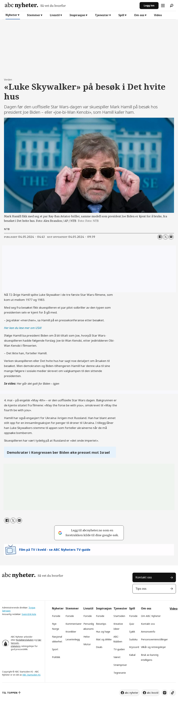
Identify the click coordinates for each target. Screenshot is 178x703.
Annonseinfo (148, 631)
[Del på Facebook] (160, 237)
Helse (86, 636)
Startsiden (119, 616)
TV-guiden (119, 649)
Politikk (56, 657)
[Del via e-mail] (171, 237)
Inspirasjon (77, 15)
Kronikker (71, 631)
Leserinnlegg (73, 639)
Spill (121, 15)
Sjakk (132, 631)
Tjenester (102, 15)
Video (158, 15)
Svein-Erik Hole (29, 614)
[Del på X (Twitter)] (165, 237)
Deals (99, 647)
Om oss (139, 15)
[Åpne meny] (163, 5)
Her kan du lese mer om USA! (23, 328)
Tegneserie (120, 672)
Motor (87, 644)
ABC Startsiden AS (31, 674)
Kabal (132, 654)
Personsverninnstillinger (154, 639)
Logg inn (149, 5)
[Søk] (171, 5)
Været (117, 657)
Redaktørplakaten (25, 639)
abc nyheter (131, 692)
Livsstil (55, 15)
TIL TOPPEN (9, 692)
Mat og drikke (104, 639)
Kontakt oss (143, 577)
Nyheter (11, 15)
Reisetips (101, 623)
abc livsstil (152, 692)
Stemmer (33, 15)
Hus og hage (103, 631)
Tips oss (140, 589)
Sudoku (133, 639)
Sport (55, 649)
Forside (56, 616)
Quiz (131, 623)
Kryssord (134, 647)
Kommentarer (74, 623)
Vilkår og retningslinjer (153, 647)
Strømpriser (120, 665)
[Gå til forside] (71, 5)
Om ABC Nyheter (151, 616)
